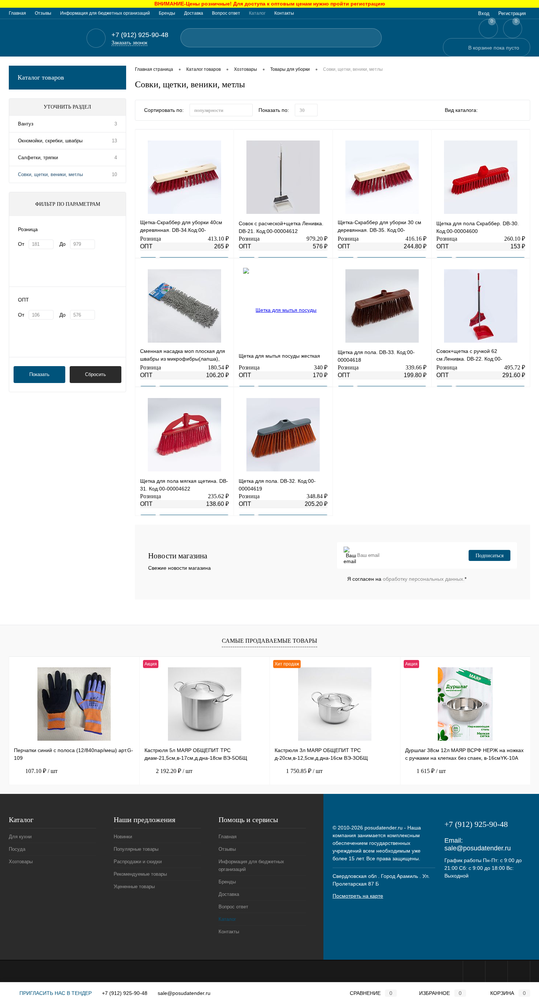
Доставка (193, 13)
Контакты (284, 13)
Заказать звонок (129, 42)
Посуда (17, 849)
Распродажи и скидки (138, 861)
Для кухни (20, 836)
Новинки (123, 836)
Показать (39, 374)
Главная (17, 13)
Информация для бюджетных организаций (105, 13)
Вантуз (25, 124)
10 (114, 174)
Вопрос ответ (226, 13)
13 (114, 140)
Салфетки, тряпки (38, 157)
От (21, 244)
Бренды (167, 13)
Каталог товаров (41, 77)
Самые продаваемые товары (269, 641)
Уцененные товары (134, 886)
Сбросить (95, 374)
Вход (483, 13)
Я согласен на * (406, 579)
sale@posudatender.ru (477, 848)
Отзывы (43, 13)
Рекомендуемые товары (140, 874)
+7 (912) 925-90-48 (124, 993)
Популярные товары (136, 849)
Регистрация (512, 13)
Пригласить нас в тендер (55, 993)
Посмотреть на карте (358, 896)
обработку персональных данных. (424, 579)
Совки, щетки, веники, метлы (50, 174)
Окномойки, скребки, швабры (50, 140)
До (62, 244)
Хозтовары (21, 861)
